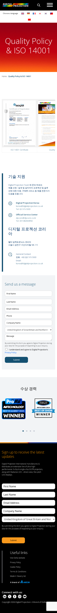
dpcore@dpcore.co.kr (26, 218)
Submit (16, 359)
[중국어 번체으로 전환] (51, 13)
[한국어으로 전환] (46, 13)
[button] (23, 431)
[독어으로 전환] (28, 13)
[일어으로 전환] (40, 13)
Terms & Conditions (18, 571)
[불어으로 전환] (34, 13)
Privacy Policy (10, 352)
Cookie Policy (15, 567)
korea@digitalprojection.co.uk (29, 206)
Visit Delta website (17, 558)
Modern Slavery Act (18, 576)
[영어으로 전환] (23, 13)
